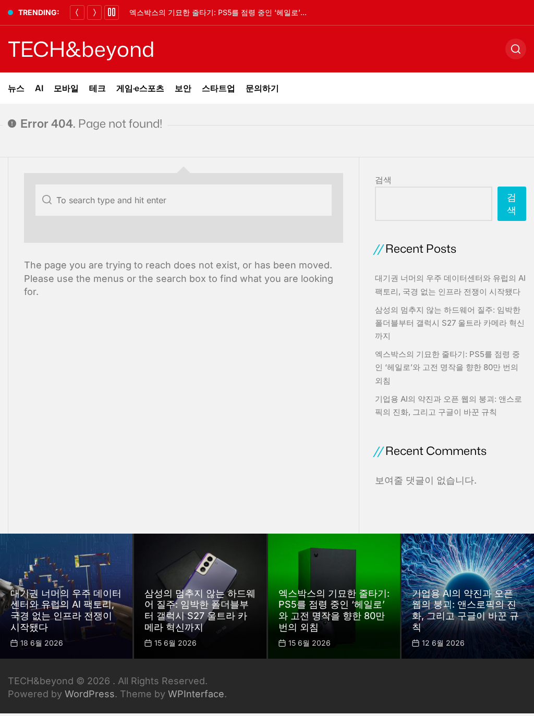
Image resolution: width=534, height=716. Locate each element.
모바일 (66, 88)
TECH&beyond (81, 49)
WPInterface (196, 693)
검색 (383, 180)
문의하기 (262, 88)
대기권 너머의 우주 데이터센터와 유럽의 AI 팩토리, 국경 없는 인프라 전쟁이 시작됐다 (66, 610)
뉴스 (16, 88)
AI (39, 88)
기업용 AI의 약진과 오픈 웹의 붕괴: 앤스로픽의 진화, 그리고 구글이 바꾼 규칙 (465, 610)
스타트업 (218, 88)
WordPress (90, 693)
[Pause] (111, 12)
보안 (183, 88)
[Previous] (77, 12)
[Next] (94, 12)
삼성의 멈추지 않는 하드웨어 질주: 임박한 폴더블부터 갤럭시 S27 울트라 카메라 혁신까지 (450, 323)
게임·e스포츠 (140, 88)
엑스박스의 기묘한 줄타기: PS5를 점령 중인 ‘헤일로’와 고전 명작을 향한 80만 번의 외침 (273, 12)
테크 (97, 88)
